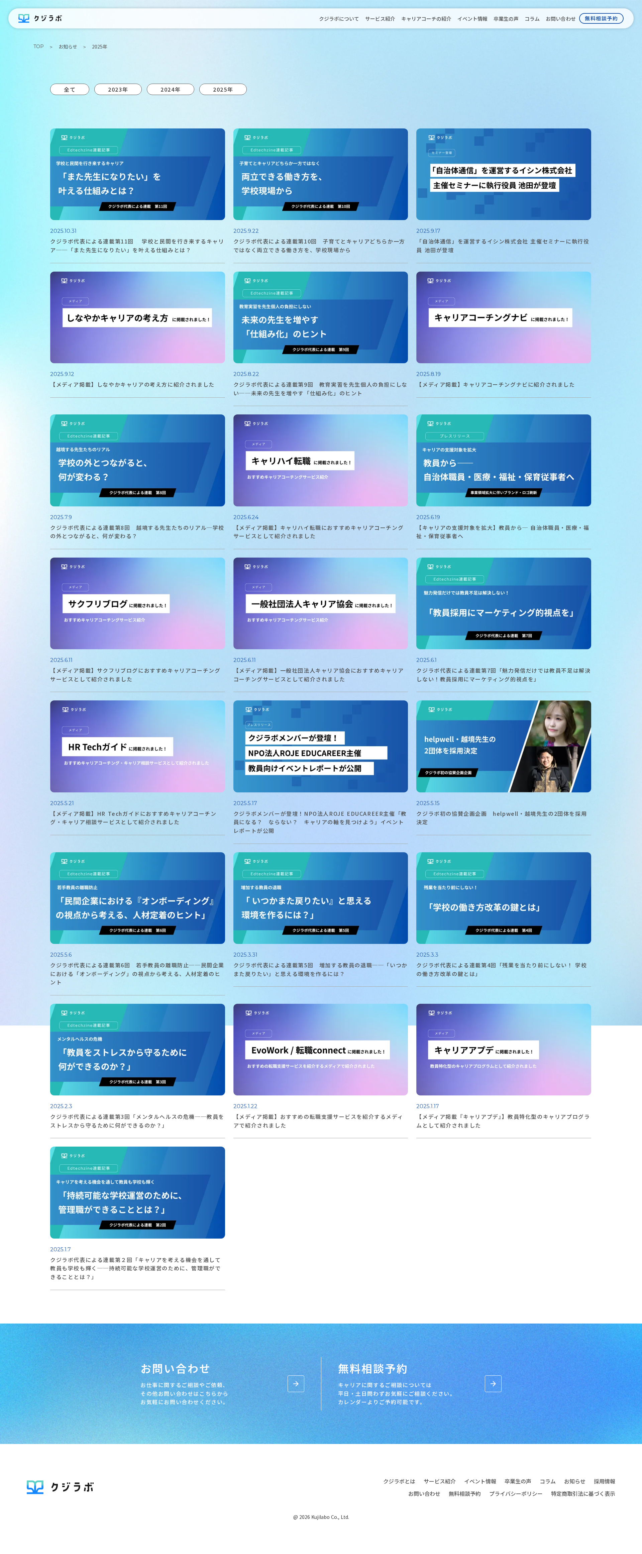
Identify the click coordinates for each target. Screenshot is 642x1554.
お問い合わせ (424, 1493)
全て (70, 89)
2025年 (223, 89)
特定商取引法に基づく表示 (583, 1493)
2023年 (118, 89)
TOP (38, 46)
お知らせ (68, 46)
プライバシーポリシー (516, 1493)
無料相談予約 (465, 1493)
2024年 (170, 89)
